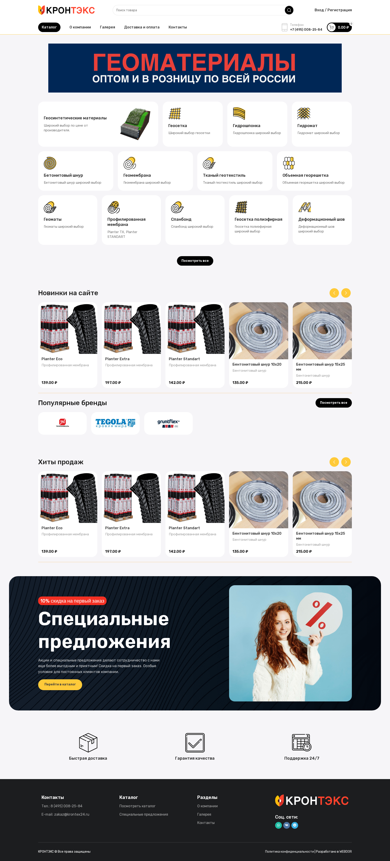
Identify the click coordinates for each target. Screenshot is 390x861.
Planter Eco (52, 359)
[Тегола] (115, 423)
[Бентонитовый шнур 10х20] (258, 330)
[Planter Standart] (195, 328)
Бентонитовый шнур (249, 371)
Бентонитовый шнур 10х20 (256, 364)
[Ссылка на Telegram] (294, 825)
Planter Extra (117, 359)
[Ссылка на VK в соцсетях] (286, 825)
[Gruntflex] (168, 423)
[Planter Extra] (131, 328)
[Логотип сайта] (66, 10)
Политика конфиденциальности (289, 852)
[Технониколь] (62, 423)
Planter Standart (184, 359)
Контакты (206, 823)
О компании (207, 806)
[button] (334, 293)
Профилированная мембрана (65, 365)
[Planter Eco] (67, 328)
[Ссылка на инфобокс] (98, 124)
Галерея (204, 814)
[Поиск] (289, 10)
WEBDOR (345, 852)
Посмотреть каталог (137, 806)
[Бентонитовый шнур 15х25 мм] (322, 330)
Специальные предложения (143, 814)
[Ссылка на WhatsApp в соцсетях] (278, 825)
